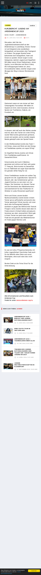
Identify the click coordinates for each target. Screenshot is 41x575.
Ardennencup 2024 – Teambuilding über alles (24, 340)
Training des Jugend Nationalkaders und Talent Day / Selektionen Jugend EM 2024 (24, 352)
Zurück (32, 26)
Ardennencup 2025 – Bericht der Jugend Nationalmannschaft (23, 318)
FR (31, 3)
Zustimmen (34, 570)
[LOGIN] (35, 3)
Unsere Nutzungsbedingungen (11, 572)
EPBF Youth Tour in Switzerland (22, 329)
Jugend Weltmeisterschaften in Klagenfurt (24, 365)
